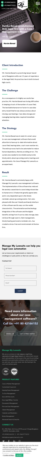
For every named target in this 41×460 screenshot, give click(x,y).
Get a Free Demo (27, 334)
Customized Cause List (9, 387)
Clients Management (8, 410)
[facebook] (8, 441)
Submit (20, 291)
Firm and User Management (10, 406)
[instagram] (19, 441)
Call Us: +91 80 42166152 (20, 323)
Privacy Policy (24, 453)
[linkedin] (14, 441)
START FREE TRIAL (11, 8)
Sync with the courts (8, 397)
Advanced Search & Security (10, 419)
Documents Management (10, 403)
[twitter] (3, 441)
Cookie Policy (14, 453)
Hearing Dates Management (10, 390)
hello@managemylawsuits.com (12, 437)
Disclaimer (5, 453)
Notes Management (8, 416)
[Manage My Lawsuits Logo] (22, 5)
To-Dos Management (8, 393)
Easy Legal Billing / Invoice (10, 400)
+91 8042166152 (9, 2)
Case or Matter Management (11, 384)
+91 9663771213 (9, 5)
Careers (18, 455)
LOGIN (3, 8)
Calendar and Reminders (9, 413)
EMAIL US (10, 334)
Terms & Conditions (8, 455)
